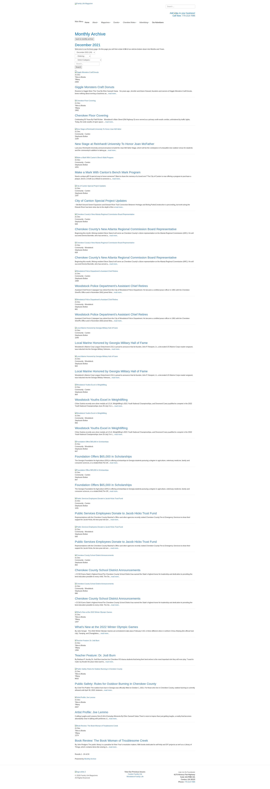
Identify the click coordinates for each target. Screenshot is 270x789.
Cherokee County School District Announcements (107, 570)
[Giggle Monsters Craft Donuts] (87, 72)
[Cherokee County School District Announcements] (94, 555)
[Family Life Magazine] (84, 3)
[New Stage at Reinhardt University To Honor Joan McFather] (98, 129)
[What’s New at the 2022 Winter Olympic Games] (93, 612)
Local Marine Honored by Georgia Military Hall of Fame (111, 342)
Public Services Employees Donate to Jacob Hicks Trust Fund (116, 513)
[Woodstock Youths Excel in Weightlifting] (91, 385)
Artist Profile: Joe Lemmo (91, 712)
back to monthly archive (84, 39)
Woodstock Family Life (135, 776)
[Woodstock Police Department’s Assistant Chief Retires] (96, 271)
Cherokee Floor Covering (91, 115)
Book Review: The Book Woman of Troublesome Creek (111, 740)
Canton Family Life (135, 774)
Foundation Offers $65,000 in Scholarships (103, 456)
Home (87, 22)
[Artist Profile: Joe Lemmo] (85, 697)
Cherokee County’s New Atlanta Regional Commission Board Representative (126, 229)
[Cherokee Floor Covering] (85, 101)
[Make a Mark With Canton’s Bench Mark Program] (94, 157)
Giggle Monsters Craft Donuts (94, 87)
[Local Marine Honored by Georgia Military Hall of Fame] (96, 328)
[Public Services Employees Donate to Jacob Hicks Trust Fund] (99, 498)
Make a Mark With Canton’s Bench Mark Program (107, 172)
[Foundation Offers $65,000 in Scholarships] (92, 441)
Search (78, 67)
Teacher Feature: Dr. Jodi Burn (95, 655)
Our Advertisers (158, 22)
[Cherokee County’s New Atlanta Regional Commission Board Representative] (104, 214)
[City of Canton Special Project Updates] (90, 186)
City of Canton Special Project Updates (101, 200)
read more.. (112, 93)
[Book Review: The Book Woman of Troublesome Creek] (96, 726)
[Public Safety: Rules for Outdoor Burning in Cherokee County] (98, 669)
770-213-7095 (188, 15)
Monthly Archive (90, 759)
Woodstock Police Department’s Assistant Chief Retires (111, 286)
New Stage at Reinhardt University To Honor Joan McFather (114, 144)
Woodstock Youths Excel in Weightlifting (101, 399)
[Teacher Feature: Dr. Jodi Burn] (87, 640)
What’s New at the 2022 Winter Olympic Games (106, 627)
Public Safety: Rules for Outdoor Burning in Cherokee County (115, 683)
